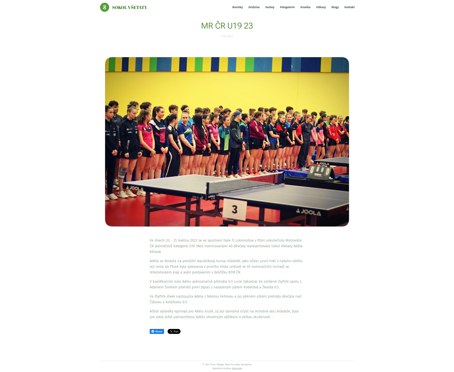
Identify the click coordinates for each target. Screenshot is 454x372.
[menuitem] (238, 7)
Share (158, 331)
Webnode (237, 368)
